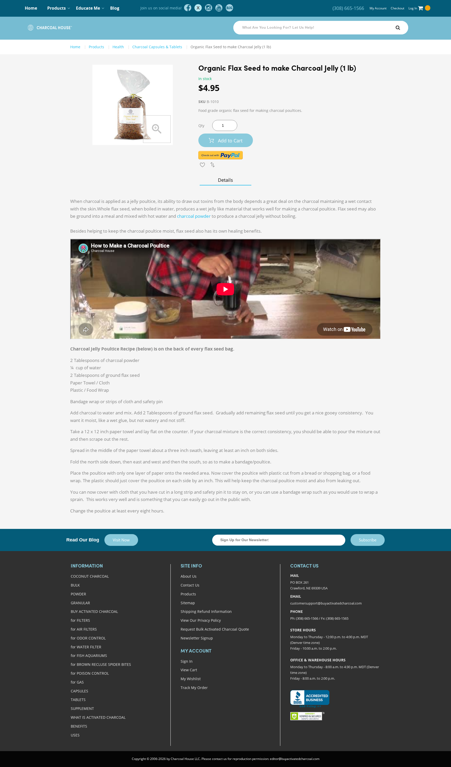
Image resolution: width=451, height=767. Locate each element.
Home (31, 8)
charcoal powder (194, 216)
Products (188, 593)
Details (225, 180)
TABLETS (78, 699)
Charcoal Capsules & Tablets (157, 46)
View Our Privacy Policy (201, 620)
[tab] (225, 180)
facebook (187, 7)
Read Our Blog (82, 539)
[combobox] (320, 27)
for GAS (77, 682)
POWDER (78, 593)
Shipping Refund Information (206, 611)
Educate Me (88, 8)
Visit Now (121, 539)
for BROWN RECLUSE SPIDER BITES (101, 664)
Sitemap (188, 602)
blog (229, 7)
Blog (114, 8)
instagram (208, 7)
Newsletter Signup (197, 638)
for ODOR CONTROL (88, 638)
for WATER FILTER (86, 646)
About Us (189, 576)
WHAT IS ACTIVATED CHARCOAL (98, 717)
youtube (219, 7)
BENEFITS (79, 726)
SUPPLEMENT (82, 708)
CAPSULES (79, 691)
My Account (378, 8)
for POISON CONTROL (90, 673)
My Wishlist (191, 678)
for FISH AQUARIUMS (89, 655)
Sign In (187, 661)
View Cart (189, 669)
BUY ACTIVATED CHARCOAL (94, 611)
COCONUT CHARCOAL (90, 576)
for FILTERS (80, 620)
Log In (412, 8)
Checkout (397, 8)
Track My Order (194, 687)
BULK (75, 585)
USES (75, 735)
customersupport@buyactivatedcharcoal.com (326, 603)
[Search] (397, 27)
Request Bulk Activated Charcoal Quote (215, 629)
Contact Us (190, 585)
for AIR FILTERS (84, 629)
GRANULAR (80, 602)
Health (118, 46)
